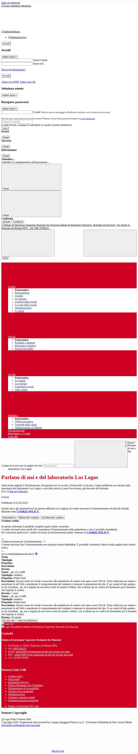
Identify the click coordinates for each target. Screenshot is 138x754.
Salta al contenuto (10, 2)
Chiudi (6, 137)
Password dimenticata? (13, 69)
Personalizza (9, 517)
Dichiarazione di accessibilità (23, 688)
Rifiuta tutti (29, 517)
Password (38, 63)
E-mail (36, 112)
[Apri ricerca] (110, 243)
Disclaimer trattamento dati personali (20, 725)
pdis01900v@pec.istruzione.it (43, 654)
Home (131, 442)
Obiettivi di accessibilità (20, 691)
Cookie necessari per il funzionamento (22, 541)
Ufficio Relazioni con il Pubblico (25, 685)
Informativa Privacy (18, 682)
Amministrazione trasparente (23, 700)
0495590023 (19, 648)
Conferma (18, 222)
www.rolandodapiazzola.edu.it (17, 554)
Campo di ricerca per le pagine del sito (21, 465)
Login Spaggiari (87, 118)
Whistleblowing (16, 694)
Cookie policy (15, 676)
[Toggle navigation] (28, 243)
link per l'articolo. (18, 491)
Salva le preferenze (27, 620)
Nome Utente (40, 60)
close (5, 258)
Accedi (6, 43)
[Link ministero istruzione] (16, 5)
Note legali (14, 679)
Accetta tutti (52, 517)
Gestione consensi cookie (21, 697)
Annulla (6, 222)
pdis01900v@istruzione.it (43, 651)
